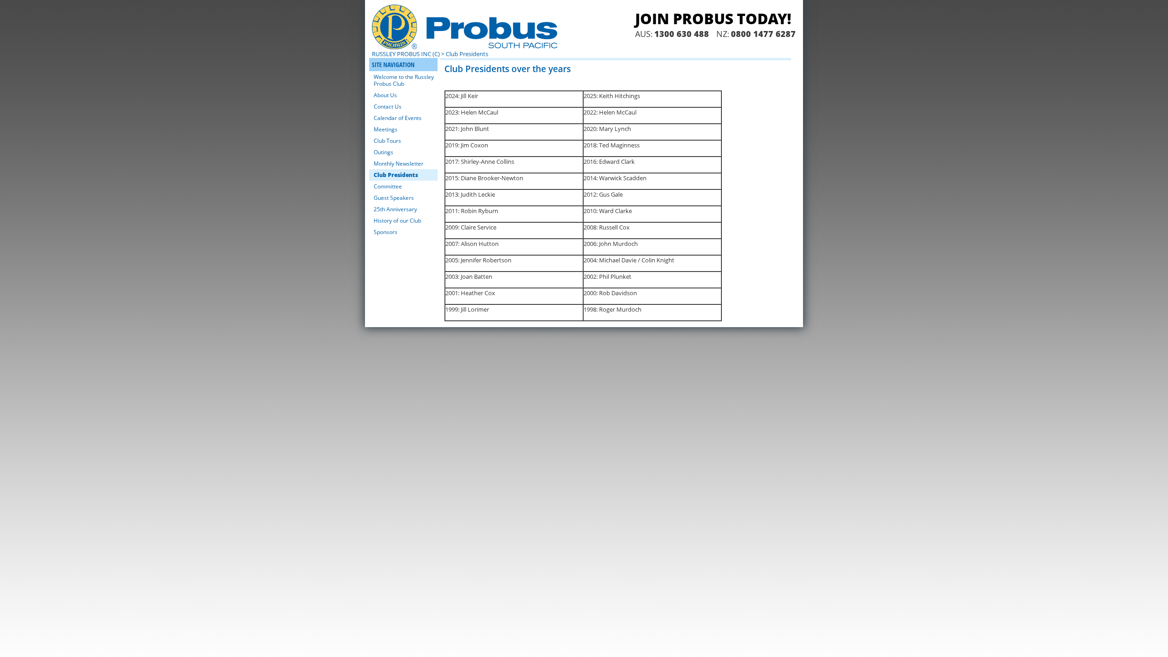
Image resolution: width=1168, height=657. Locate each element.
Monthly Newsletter (398, 163)
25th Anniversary (395, 209)
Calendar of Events (398, 118)
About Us (385, 95)
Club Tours (387, 140)
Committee (388, 186)
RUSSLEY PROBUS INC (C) (406, 54)
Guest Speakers (394, 197)
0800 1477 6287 (763, 33)
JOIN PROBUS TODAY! (713, 18)
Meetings (385, 129)
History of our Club (397, 220)
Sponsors (385, 232)
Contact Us (388, 106)
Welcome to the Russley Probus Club (404, 80)
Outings (383, 152)
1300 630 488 (681, 33)
